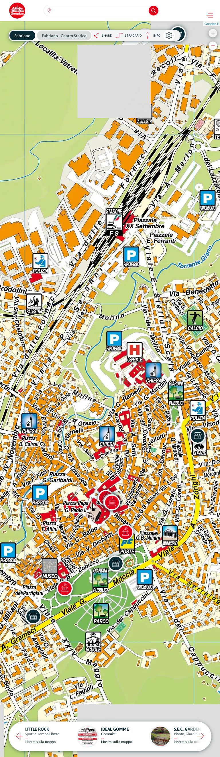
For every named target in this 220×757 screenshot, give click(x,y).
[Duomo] (125, 532)
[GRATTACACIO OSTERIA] (33, 616)
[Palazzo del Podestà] (112, 502)
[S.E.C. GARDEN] (115, 563)
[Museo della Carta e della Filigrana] (64, 588)
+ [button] (213, 33)
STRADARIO (133, 35)
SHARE (107, 35)
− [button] (213, 45)
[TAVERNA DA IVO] (197, 435)
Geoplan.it (212, 23)
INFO (151, 37)
